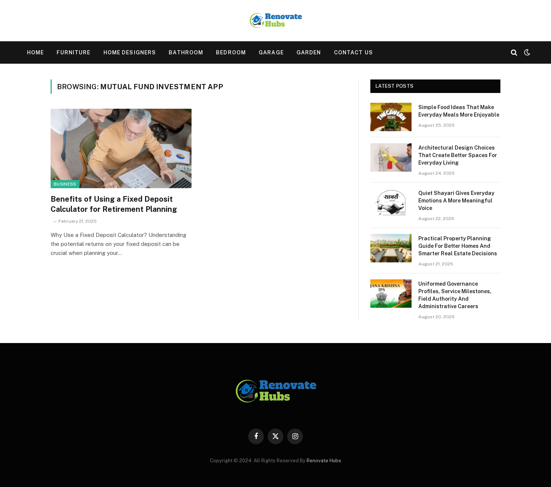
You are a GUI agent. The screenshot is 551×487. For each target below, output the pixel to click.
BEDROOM (231, 52)
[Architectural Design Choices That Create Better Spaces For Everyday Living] (391, 157)
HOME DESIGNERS (129, 52)
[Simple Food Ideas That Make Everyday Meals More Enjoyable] (391, 117)
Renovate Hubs (324, 460)
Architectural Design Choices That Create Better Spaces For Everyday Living (457, 155)
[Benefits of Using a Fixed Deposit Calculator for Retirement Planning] (121, 148)
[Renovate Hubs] (275, 20)
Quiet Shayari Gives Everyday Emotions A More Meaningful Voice (456, 200)
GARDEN (308, 52)
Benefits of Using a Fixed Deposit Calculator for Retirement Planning (114, 204)
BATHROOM (186, 52)
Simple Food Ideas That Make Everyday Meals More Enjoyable (458, 111)
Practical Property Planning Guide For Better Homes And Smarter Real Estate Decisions (457, 245)
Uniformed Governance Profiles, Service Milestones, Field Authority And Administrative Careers (454, 295)
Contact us (353, 52)
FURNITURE (73, 52)
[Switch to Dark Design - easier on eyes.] (526, 52)
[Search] (514, 52)
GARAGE (271, 52)
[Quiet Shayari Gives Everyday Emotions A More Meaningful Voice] (391, 203)
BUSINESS (65, 184)
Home (35, 52)
